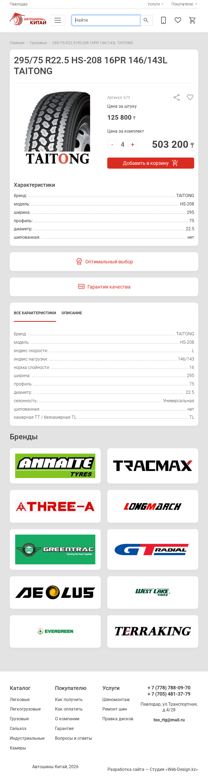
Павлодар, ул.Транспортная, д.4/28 (169, 707)
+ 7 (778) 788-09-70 (169, 687)
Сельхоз (18, 728)
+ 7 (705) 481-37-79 (169, 694)
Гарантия (64, 728)
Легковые (20, 699)
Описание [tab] (71, 313)
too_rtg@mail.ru (169, 719)
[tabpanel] (104, 375)
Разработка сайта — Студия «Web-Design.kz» (153, 769)
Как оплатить (69, 709)
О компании (67, 718)
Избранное (179, 20)
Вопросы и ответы (73, 738)
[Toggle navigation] (57, 20)
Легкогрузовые (25, 709)
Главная (17, 43)
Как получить (69, 699)
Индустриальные (27, 738)
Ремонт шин (114, 709)
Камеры (18, 748)
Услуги (154, 4)
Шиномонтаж (116, 699)
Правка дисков (117, 718)
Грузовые (38, 43)
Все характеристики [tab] (35, 313)
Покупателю (182, 4)
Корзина (193, 20)
